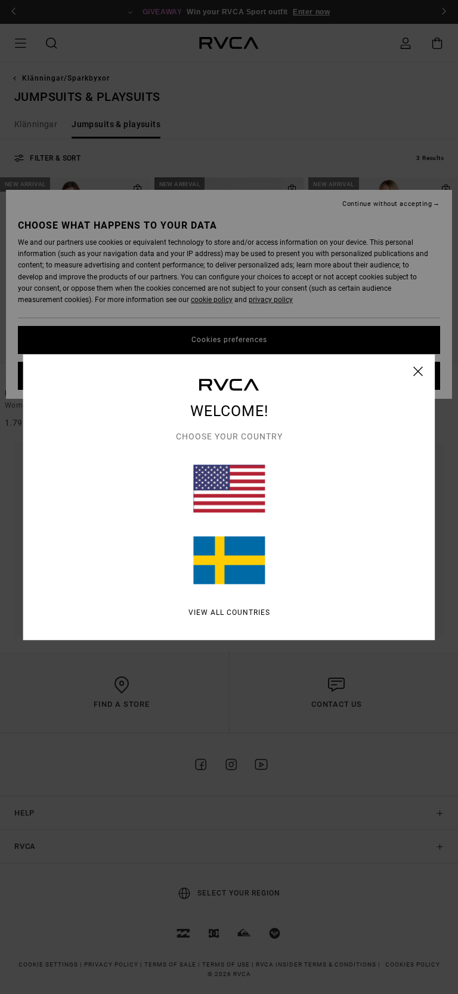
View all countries (229, 612)
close (418, 371)
